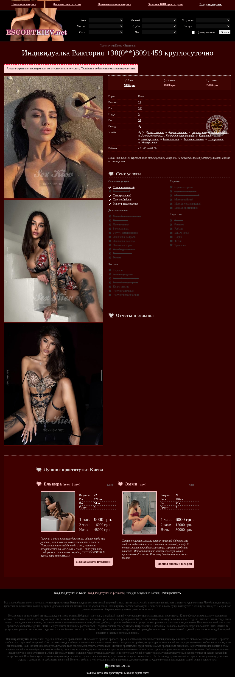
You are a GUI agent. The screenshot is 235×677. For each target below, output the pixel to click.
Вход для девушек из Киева (70, 593)
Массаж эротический (186, 207)
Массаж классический (186, 195)
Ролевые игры (121, 228)
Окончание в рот (122, 245)
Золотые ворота (151, 135)
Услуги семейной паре (125, 232)
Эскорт (117, 257)
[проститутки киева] (37, 20)
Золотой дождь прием (125, 282)
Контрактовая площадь (180, 135)
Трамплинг (180, 245)
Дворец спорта (155, 132)
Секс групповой (122, 195)
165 (140, 108)
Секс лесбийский (122, 199)
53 (139, 120)
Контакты (175, 593)
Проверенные (205, 32)
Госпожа (179, 224)
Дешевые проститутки (67, 4)
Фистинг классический (126, 294)
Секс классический (123, 187)
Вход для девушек (210, 4)
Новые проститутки (23, 4)
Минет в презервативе (125, 203)
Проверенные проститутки (114, 4)
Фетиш (178, 241)
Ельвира (53, 483)
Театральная (216, 139)
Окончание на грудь (124, 236)
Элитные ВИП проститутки (165, 4)
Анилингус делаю (123, 274)
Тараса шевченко (194, 139)
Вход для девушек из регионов (106, 593)
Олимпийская (171, 139)
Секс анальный (121, 191)
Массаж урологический (187, 203)
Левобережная (150, 139)
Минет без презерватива (127, 216)
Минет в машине (122, 253)
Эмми (131, 483)
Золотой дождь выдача (126, 278)
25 (139, 102)
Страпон (118, 270)
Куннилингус (120, 220)
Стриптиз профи (183, 187)
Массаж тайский (183, 199)
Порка (178, 236)
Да (139, 126)
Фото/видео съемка (124, 249)
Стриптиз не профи (185, 191)
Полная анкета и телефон (93, 561)
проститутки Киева (120, 672)
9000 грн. (129, 85)
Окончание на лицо (124, 241)
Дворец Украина (177, 132)
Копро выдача (121, 286)
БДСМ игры (181, 232)
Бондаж (178, 220)
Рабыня (178, 228)
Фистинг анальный (123, 290)
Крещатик (205, 135)
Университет (149, 142)
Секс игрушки (121, 224)
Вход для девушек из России (142, 593)
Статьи (164, 593)
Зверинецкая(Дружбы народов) (210, 132)
